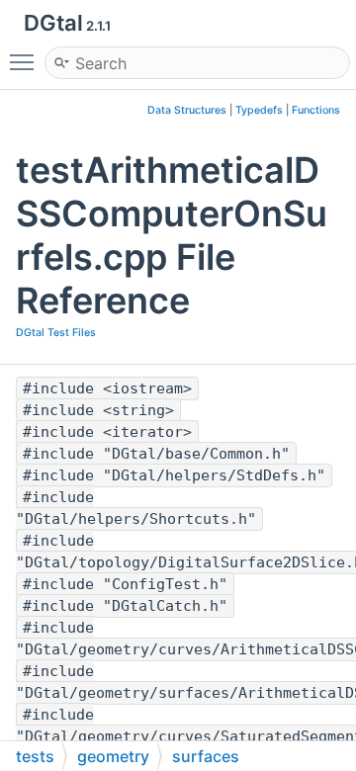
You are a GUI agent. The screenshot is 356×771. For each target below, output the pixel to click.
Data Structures (186, 110)
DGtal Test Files (56, 332)
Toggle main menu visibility (26, 61)
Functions (316, 110)
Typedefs (259, 110)
